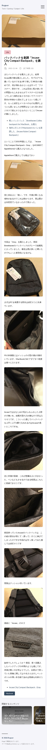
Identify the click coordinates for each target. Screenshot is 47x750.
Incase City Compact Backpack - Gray (25, 687)
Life (7, 52)
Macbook (9, 693)
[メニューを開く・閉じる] (42, 6)
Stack (8, 744)
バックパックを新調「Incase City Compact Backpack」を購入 (22, 60)
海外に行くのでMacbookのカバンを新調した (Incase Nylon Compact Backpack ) (25, 131)
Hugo (3, 741)
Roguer (5, 5)
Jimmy (14, 744)
